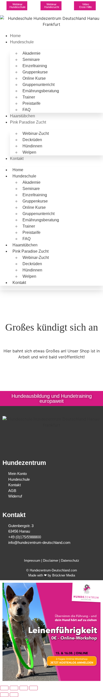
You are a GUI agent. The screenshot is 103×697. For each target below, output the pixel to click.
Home (15, 36)
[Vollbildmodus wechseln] (14, 688)
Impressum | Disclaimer (41, 560)
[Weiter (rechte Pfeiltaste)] (14, 694)
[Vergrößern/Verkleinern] (4, 688)
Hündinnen (32, 146)
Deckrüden (32, 140)
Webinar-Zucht (35, 133)
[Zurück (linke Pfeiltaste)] (4, 694)
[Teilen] (24, 688)
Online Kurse (34, 78)
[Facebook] (36, 439)
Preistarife (31, 103)
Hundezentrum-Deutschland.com (53, 570)
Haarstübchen (22, 116)
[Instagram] (51, 439)
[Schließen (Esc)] (33, 688)
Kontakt (17, 158)
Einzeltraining (34, 66)
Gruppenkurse (35, 72)
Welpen (29, 152)
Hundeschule (22, 42)
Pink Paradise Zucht (28, 122)
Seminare (31, 59)
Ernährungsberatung (40, 91)
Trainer (28, 97)
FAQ (26, 110)
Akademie (31, 53)
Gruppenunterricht (38, 84)
